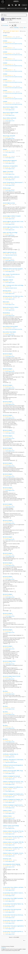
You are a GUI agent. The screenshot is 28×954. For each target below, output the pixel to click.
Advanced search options (14, 22)
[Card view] (12, 25)
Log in (24, 5)
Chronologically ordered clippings (11, 864)
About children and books (9, 118)
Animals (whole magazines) (10, 160)
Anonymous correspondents (10, 166)
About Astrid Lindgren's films (10, 107)
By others (5, 691)
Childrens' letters (7, 810)
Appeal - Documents (8, 171)
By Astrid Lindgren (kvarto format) (11, 676)
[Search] (26, 8)
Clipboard (12, 5)
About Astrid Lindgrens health (10, 112)
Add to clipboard (25, 35)
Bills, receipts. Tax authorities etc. (11, 274)
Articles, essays (7, 188)
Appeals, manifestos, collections (11, 177)
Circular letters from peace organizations (13, 926)
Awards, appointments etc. (10, 252)
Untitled (5, 35)
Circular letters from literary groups (12, 909)
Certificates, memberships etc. (10, 754)
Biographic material (8, 280)
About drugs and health (9, 136)
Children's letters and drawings (11, 825)
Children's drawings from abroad (11, 776)
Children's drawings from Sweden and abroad (14, 794)
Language (15, 5)
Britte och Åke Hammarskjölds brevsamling (14, 38)
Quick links (19, 5)
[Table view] (15, 25)
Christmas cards (7, 858)
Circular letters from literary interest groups (14, 915)
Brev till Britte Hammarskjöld (10, 326)
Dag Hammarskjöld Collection (11, 255)
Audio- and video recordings (10, 232)
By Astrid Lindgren (7, 354)
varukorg (9, 5)
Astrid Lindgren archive (10, 109)
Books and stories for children (10, 307)
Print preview (5, 25)
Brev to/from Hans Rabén (9, 332)
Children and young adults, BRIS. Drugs (13, 770)
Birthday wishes (7, 291)
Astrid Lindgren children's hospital (12, 216)
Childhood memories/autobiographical (13, 765)
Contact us (3, 947)
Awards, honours (7, 258)
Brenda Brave (6, 313)
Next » (24, 940)
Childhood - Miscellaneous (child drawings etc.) (15, 759)
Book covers (6, 302)
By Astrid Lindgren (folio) (9, 661)
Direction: (12, 27)
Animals (5, 149)
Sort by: (21, 27)
